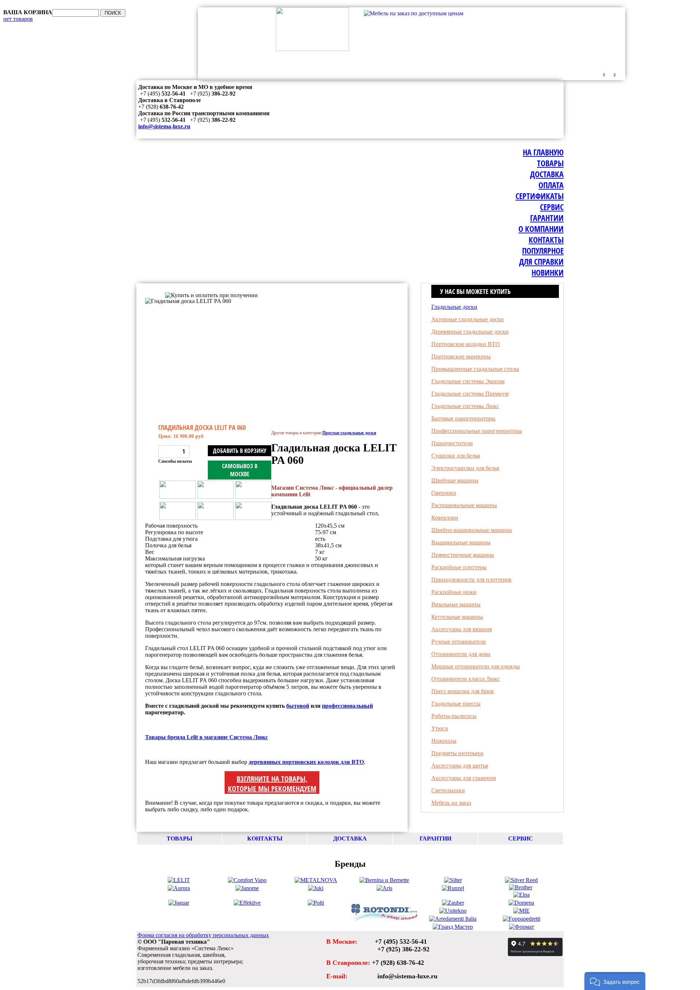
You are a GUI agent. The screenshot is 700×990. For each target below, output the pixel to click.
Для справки (541, 261)
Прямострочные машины (462, 555)
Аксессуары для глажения (463, 778)
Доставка (547, 173)
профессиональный (347, 706)
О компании (541, 228)
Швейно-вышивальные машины (471, 530)
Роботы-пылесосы (454, 716)
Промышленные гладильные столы (475, 369)
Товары (550, 163)
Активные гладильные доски (467, 319)
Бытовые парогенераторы (463, 418)
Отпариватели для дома (460, 654)
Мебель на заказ (451, 803)
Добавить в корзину (240, 451)
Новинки (548, 272)
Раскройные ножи (454, 592)
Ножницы (443, 741)
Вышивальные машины (460, 542)
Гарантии (547, 217)
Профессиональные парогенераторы (476, 431)
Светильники (448, 790)
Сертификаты (540, 195)
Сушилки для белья (455, 456)
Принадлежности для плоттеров (471, 579)
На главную (543, 152)
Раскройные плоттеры (459, 567)
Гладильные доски (454, 307)
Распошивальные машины (464, 505)
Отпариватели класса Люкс (465, 679)
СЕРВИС (520, 838)
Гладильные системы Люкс (465, 406)
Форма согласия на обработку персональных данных (203, 935)
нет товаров (18, 19)
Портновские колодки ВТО (465, 344)
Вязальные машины (456, 604)
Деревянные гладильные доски (470, 332)
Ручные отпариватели (458, 641)
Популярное (543, 250)
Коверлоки (444, 518)
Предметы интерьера (457, 753)
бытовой (297, 706)
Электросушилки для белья (465, 468)
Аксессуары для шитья (459, 765)
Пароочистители (452, 443)
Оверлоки (443, 493)
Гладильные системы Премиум (470, 394)
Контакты (546, 239)
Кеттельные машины (457, 617)
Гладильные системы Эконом (468, 381)
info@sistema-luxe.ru (164, 126)
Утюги (439, 728)
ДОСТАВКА (350, 838)
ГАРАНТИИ (435, 838)
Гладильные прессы (456, 703)
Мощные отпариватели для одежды (475, 666)
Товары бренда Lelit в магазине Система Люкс (206, 737)
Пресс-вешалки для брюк (462, 691)
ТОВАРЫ (179, 838)
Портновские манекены (461, 356)
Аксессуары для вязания (461, 629)
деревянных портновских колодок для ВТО (306, 762)
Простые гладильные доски (179, 289)
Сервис (552, 206)
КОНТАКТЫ (265, 838)
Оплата (551, 184)
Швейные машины (454, 480)
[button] (614, 981)
